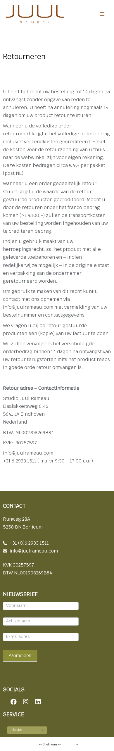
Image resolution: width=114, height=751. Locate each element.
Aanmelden (20, 655)
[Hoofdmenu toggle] (102, 14)
